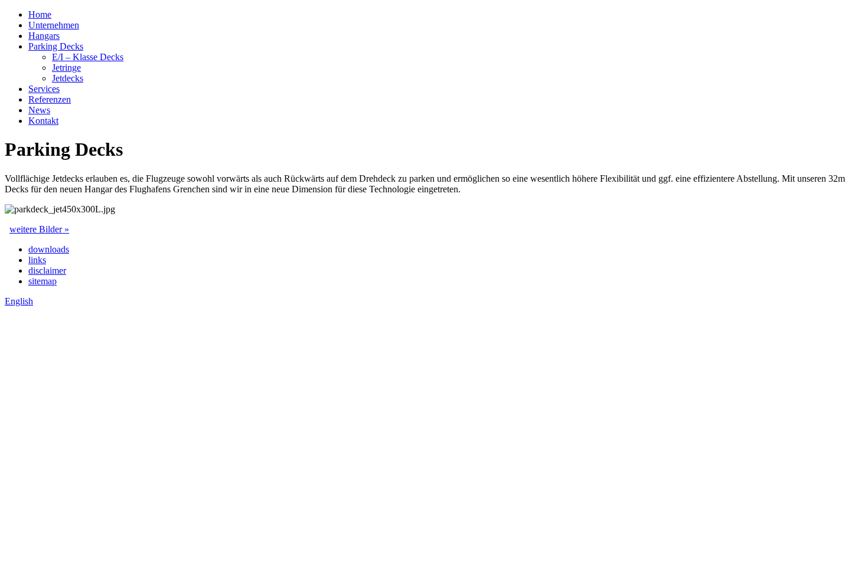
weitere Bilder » (39, 229)
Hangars (44, 36)
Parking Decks (55, 46)
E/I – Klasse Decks (87, 57)
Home (39, 14)
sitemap (42, 281)
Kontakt (43, 121)
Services (44, 89)
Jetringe (66, 68)
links (37, 260)
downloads (48, 249)
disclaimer (47, 270)
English (19, 301)
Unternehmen (53, 25)
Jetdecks (67, 78)
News (39, 110)
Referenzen (49, 99)
